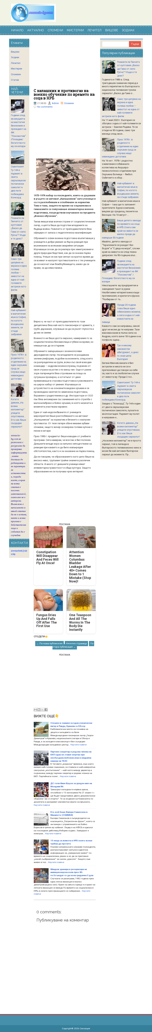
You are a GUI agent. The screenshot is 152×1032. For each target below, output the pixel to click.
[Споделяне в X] (42, 710)
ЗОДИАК (128, 30)
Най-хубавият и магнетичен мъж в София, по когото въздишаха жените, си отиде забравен (128, 190)
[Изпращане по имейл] (35, 710)
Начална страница (76, 643)
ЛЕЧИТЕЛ (94, 30)
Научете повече (78, 744)
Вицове (15, 51)
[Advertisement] (65, 64)
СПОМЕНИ (55, 30)
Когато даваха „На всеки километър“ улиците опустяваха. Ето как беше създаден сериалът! (18, 413)
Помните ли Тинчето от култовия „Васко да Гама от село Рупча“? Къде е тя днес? (18, 228)
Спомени (69, 103)
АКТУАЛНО (35, 30)
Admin (55, 103)
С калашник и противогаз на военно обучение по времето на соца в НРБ (64, 94)
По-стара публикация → (73, 645)
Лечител (15, 63)
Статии (15, 80)
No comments (44, 106)
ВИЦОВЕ (111, 30)
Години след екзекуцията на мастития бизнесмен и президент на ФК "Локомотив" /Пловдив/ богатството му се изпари (121, 271)
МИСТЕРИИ (75, 30)
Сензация (85, 1028)
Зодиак (15, 57)
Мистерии (16, 68)
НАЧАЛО (17, 30)
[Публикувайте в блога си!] (39, 710)
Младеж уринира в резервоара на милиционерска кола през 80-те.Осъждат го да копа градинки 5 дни (71, 872)
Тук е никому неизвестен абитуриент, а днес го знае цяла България (127, 352)
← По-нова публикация (49, 643)
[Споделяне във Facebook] (46, 710)
